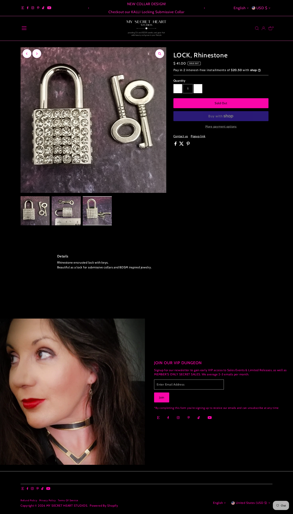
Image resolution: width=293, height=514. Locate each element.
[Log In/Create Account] (263, 28)
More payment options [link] (221, 126)
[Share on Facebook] (175, 144)
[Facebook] (27, 8)
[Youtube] (49, 8)
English (240, 8)
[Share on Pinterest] (188, 144)
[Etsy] (23, 8)
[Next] (204, 8)
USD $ (262, 8)
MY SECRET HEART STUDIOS (67, 505)
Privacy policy (47, 500)
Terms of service (68, 500)
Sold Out (221, 103)
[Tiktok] (43, 8)
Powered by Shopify (104, 505)
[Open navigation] (24, 28)
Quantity (179, 80)
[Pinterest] (38, 8)
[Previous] (88, 8)
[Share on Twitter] (182, 144)
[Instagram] (32, 8)
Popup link (198, 136)
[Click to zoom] (159, 53)
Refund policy (29, 500)
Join (161, 397)
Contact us (180, 136)
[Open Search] (257, 28)
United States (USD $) (251, 503)
